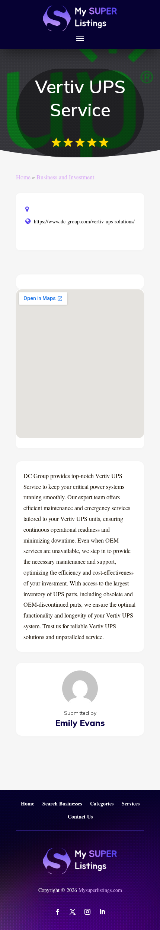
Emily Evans (80, 722)
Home (23, 177)
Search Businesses (62, 803)
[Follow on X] (73, 912)
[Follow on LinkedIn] (102, 912)
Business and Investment (65, 177)
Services (131, 803)
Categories (101, 803)
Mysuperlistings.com (100, 889)
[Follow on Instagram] (87, 912)
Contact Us (80, 816)
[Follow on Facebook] (58, 912)
